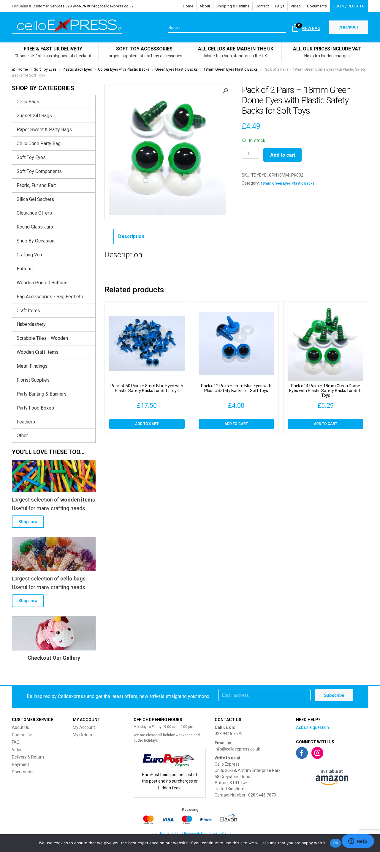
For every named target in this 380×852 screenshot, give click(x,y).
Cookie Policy (220, 834)
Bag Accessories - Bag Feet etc (50, 296)
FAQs (279, 6)
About (205, 6)
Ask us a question (312, 727)
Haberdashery (31, 324)
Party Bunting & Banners (41, 394)
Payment (20, 764)
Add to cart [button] (147, 424)
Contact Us (22, 734)
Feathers (26, 422)
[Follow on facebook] (302, 753)
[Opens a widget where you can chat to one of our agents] (357, 841)
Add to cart (282, 154)
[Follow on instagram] (317, 753)
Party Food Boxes (35, 408)
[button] (225, 90)
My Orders (82, 734)
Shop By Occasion (35, 241)
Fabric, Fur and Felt (36, 185)
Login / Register (349, 6)
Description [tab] (131, 236)
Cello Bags (28, 101)
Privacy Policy (195, 834)
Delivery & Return (28, 757)
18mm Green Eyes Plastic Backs (231, 69)
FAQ (16, 742)
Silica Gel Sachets (35, 199)
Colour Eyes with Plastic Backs (123, 69)
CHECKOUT (348, 27)
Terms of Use (170, 834)
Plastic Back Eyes (77, 69)
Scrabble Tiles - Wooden (42, 338)
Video (296, 6)
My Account (84, 727)
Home (188, 6)
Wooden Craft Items (37, 352)
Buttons (25, 269)
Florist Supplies (33, 380)
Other (22, 435)
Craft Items (28, 310)
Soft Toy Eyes (45, 69)
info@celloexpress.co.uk (112, 6)
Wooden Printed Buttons (42, 282)
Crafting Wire (30, 255)
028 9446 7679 (229, 733)
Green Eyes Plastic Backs (176, 69)
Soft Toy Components (39, 171)
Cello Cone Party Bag (39, 143)
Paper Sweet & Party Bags (44, 129)
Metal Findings (32, 366)
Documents (317, 6)
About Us (20, 727)
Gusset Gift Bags (34, 115)
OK (335, 842)
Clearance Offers (34, 213)
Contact (262, 6)
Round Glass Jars (35, 227)
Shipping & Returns (232, 6)
